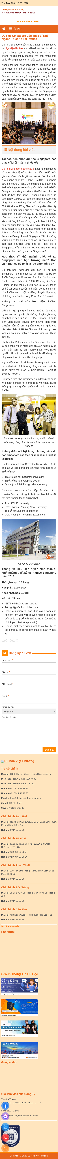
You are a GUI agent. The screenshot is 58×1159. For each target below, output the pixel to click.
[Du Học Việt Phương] (4, 29)
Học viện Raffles (14, 48)
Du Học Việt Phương (13, 9)
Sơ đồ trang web (10, 926)
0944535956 (32, 21)
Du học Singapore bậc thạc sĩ (18, 168)
